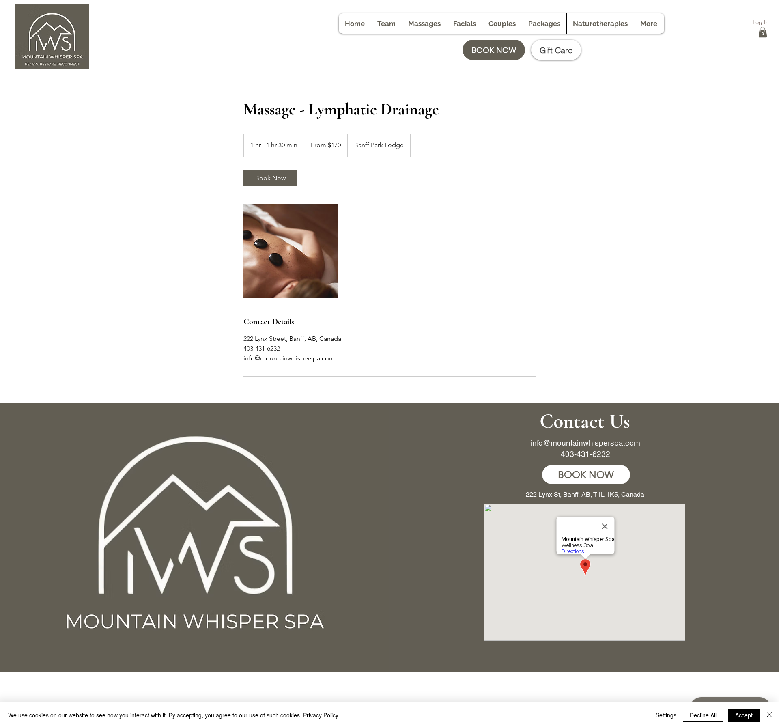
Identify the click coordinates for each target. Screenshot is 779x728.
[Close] (769, 715)
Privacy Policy (320, 715)
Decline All (703, 715)
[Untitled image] (290, 251)
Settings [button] (666, 715)
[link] (270, 178)
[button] (762, 32)
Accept (744, 715)
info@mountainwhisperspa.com (585, 442)
